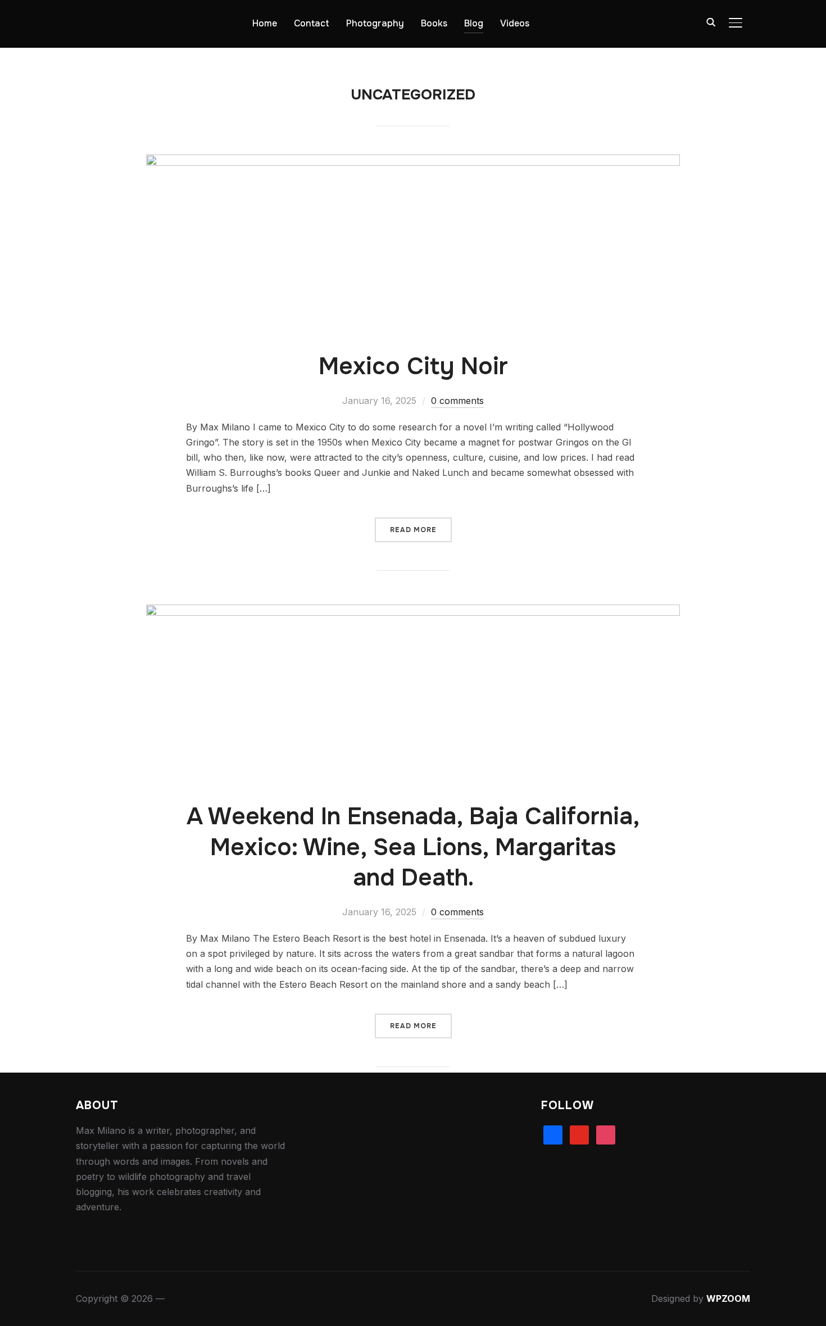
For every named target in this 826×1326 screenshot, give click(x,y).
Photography (375, 23)
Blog (473, 23)
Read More (413, 529)
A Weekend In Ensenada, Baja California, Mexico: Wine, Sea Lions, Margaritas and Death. (413, 847)
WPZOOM (728, 1298)
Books (434, 23)
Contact (311, 23)
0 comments (457, 400)
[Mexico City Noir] (413, 161)
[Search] (711, 21)
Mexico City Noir (413, 366)
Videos (514, 23)
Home (264, 23)
